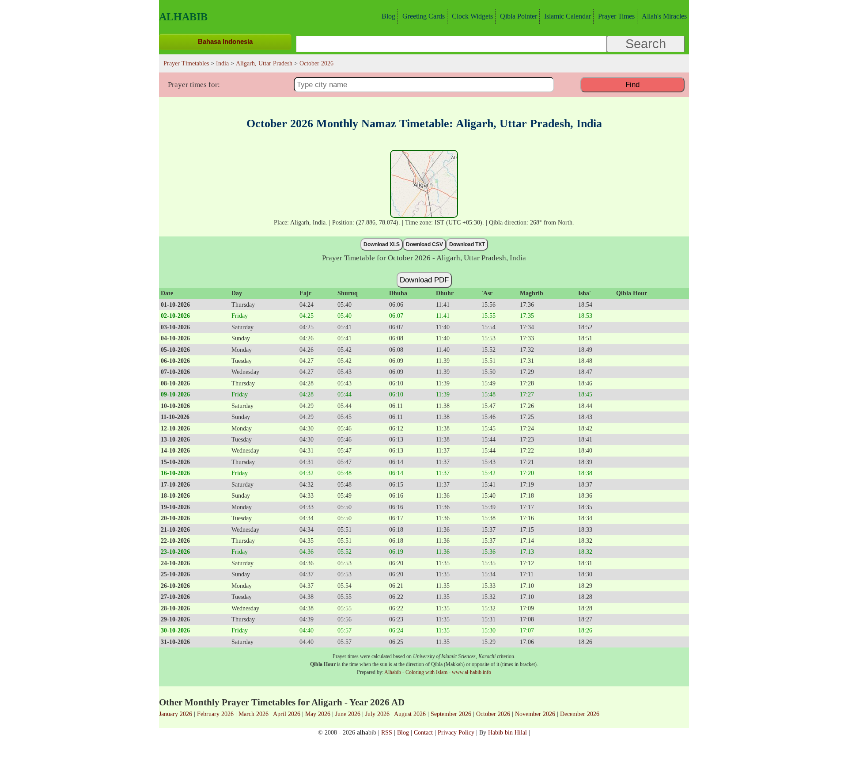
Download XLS (381, 244)
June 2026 (347, 713)
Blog (388, 16)
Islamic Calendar (567, 16)
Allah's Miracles (664, 16)
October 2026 (493, 713)
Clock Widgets (472, 16)
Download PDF (424, 279)
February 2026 (215, 713)
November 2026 (535, 713)
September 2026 (451, 713)
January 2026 (175, 713)
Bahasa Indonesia (225, 41)
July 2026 (377, 713)
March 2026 (253, 713)
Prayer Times (616, 16)
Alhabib (183, 17)
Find (632, 84)
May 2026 (317, 713)
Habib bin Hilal (507, 732)
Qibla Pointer (518, 16)
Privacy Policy (456, 732)
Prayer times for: (194, 84)
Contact (423, 732)
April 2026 (286, 713)
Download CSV (424, 244)
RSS (386, 732)
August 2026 (410, 713)
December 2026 (579, 713)
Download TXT (467, 244)
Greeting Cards (423, 16)
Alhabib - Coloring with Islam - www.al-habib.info (437, 672)
